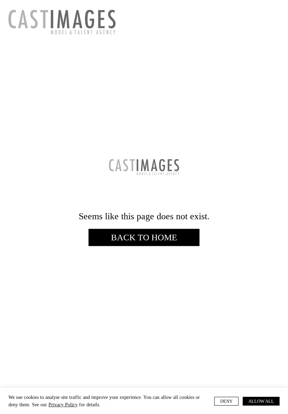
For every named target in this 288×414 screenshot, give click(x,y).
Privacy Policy (94, 404)
